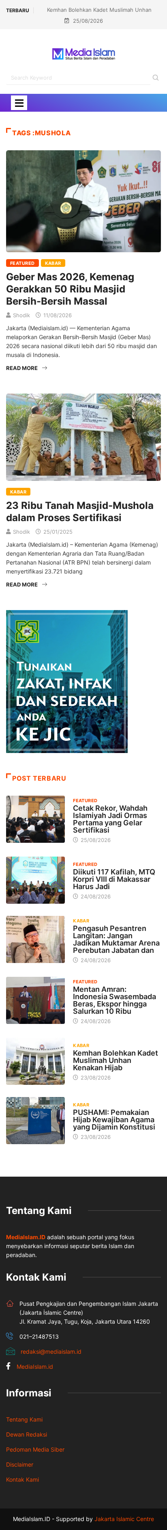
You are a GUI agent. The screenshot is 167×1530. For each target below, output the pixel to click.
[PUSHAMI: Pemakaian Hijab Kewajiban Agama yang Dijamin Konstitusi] (35, 1120)
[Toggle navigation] (19, 103)
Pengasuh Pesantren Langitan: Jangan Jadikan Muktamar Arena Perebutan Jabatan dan (116, 939)
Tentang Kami (24, 1419)
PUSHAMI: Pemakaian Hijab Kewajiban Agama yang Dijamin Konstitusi (114, 1119)
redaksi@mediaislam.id (51, 1351)
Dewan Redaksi (26, 1434)
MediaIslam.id (35, 1366)
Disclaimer (19, 1464)
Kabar (53, 263)
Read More (22, 368)
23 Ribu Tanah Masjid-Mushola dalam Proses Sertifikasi (80, 512)
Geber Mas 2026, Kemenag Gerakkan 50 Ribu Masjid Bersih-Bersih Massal (70, 289)
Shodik (21, 315)
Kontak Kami (22, 1479)
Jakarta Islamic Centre (124, 1518)
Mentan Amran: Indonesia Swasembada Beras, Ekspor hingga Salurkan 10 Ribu (114, 1000)
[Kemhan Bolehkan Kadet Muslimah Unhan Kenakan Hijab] (35, 1061)
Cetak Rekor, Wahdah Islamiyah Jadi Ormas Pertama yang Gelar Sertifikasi (110, 819)
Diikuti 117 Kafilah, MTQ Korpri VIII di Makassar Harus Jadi (114, 879)
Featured (22, 263)
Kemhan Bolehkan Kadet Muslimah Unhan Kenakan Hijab (115, 1060)
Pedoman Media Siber (35, 1449)
